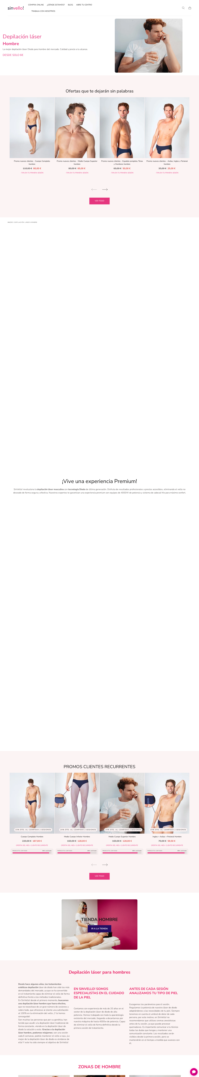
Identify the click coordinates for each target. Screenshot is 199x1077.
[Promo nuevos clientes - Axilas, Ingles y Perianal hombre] (167, 127)
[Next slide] (105, 189)
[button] (183, 8)
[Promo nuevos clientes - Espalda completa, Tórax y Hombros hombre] (122, 127)
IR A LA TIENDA (99, 928)
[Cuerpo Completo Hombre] (32, 803)
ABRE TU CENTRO (84, 5)
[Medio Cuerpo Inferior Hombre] (77, 803)
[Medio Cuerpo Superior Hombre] (122, 803)
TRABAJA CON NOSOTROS (43, 11)
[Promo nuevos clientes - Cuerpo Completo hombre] (32, 127)
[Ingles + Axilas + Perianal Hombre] (167, 803)
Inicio (10, 222)
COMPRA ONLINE (36, 5)
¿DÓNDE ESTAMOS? (56, 5)
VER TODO (99, 201)
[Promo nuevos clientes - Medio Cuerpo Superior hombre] (77, 127)
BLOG (70, 5)
